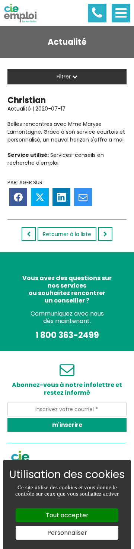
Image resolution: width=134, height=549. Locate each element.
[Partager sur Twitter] (40, 197)
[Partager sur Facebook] (18, 197)
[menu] (121, 13)
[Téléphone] (97, 13)
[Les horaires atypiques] (29, 234)
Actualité (19, 108)
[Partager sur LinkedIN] (61, 197)
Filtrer (64, 76)
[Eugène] (105, 234)
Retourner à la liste (67, 234)
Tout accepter (67, 515)
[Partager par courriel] (83, 197)
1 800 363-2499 (67, 335)
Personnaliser (67, 532)
